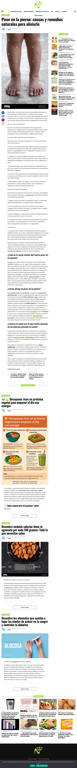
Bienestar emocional (28, 11)
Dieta (52, 11)
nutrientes (9, 587)
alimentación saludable (15, 251)
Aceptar (33, 765)
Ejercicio (57, 11)
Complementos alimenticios (42, 11)
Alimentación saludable (16, 11)
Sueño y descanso (38, 15)
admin (9, 29)
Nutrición (64, 11)
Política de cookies (32, 759)
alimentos (34, 311)
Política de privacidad (44, 759)
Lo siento (10, 262)
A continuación (28, 195)
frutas (9, 276)
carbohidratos (29, 337)
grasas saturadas (19, 337)
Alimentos (15, 661)
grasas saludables (34, 276)
